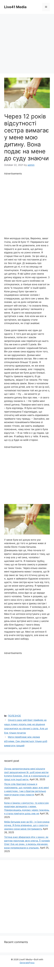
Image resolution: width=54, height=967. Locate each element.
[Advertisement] (27, 42)
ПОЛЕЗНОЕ (14, 715)
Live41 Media (15, 7)
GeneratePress (27, 962)
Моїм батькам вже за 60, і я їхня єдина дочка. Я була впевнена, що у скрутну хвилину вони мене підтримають (26, 825)
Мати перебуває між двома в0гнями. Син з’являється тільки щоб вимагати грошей (25, 741)
